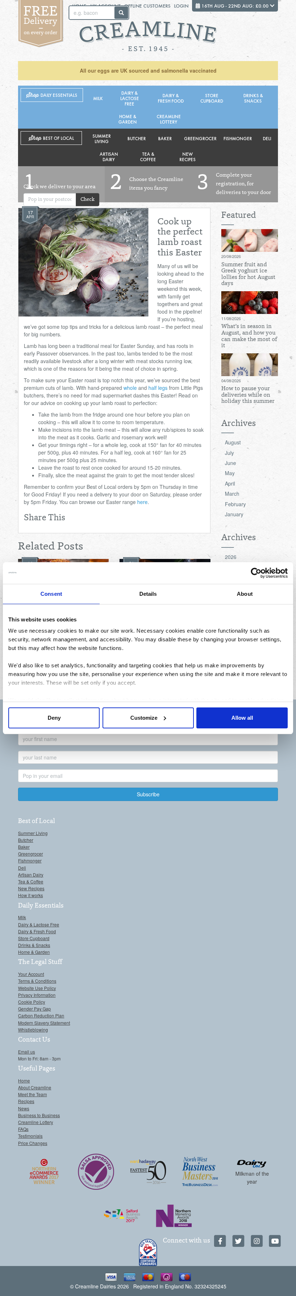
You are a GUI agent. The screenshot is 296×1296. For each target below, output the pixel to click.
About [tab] (245, 594)
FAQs (23, 1129)
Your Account (31, 974)
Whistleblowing (33, 1029)
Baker (165, 138)
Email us (26, 1052)
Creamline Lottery (169, 119)
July (229, 452)
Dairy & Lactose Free (129, 98)
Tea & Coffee (148, 156)
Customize (143, 718)
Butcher (136, 138)
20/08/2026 (231, 256)
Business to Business (39, 1115)
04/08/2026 (231, 380)
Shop (51, 95)
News (23, 1108)
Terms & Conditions (37, 981)
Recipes (26, 1101)
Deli (267, 138)
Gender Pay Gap (34, 1009)
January (234, 514)
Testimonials (30, 1136)
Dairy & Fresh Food (171, 98)
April (230, 483)
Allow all (242, 718)
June (230, 462)
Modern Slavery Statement (44, 1023)
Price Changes (32, 1143)
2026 (230, 556)
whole (130, 387)
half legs (157, 387)
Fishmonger (237, 138)
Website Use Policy (37, 988)
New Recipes (187, 156)
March (232, 493)
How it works (30, 895)
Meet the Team (32, 1094)
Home (24, 1080)
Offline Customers (147, 5)
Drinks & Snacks (253, 98)
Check (87, 199)
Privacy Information (37, 995)
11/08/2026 (231, 318)
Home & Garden (127, 119)
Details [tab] (148, 594)
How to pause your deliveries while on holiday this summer (247, 395)
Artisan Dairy (109, 156)
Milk (98, 98)
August (233, 442)
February (235, 504)
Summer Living (101, 138)
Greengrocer (200, 138)
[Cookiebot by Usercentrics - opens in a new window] (256, 573)
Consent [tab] (51, 594)
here (142, 501)
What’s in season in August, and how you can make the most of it (249, 336)
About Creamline (34, 1087)
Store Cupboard (211, 98)
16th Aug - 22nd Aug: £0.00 (235, 5)
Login (181, 5)
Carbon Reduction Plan (41, 1015)
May (230, 473)
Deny (54, 718)
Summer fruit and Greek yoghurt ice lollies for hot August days (248, 274)
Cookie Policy (31, 1002)
